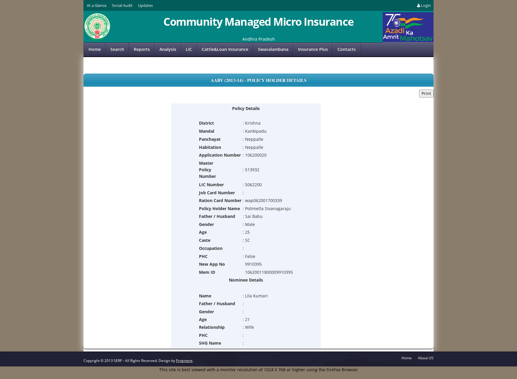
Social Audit (122, 5)
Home (95, 49)
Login (426, 5)
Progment (184, 360)
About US (426, 357)
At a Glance (97, 5)
